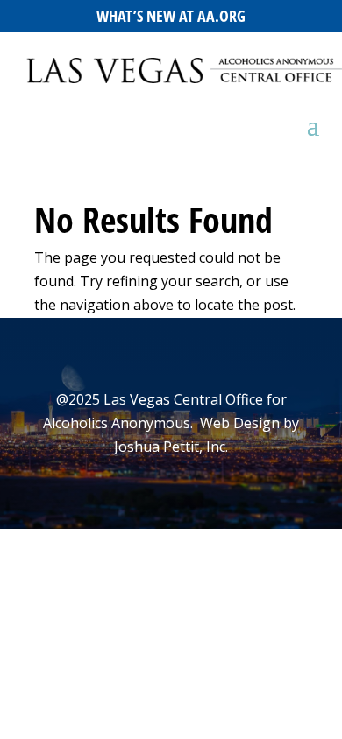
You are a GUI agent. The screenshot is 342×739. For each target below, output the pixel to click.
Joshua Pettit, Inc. (171, 446)
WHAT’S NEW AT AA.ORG (171, 15)
